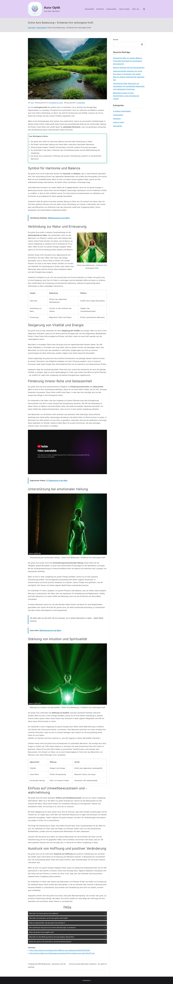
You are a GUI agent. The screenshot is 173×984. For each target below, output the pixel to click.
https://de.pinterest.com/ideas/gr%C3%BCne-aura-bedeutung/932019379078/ (60, 950)
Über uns (135, 9)
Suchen (115, 39)
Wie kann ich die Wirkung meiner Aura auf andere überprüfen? (51, 937)
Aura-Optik (52, 7)
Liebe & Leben (124, 9)
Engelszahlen (111, 9)
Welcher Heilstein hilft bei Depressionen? (129, 68)
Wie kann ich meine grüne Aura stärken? (43, 913)
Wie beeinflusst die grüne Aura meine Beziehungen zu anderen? (52, 927)
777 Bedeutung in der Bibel (56, 481)
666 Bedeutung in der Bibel (50, 630)
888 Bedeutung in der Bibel (59, 218)
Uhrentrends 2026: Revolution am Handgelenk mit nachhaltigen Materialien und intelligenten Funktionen (128, 86)
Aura (32, 102)
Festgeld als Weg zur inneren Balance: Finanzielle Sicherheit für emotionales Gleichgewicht (127, 61)
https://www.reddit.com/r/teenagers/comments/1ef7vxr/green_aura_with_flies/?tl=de (62, 953)
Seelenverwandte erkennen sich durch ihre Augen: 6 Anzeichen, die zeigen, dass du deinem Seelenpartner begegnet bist (128, 75)
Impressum (86, 980)
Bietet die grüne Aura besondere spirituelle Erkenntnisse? (50, 942)
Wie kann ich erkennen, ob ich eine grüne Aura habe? (48, 918)
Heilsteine (100, 9)
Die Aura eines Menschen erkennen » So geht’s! (87, 964)
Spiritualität (89, 9)
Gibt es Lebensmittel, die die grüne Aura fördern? (47, 923)
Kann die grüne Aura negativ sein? (41, 932)
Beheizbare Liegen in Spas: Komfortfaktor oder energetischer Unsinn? (126, 96)
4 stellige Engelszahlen (122, 111)
